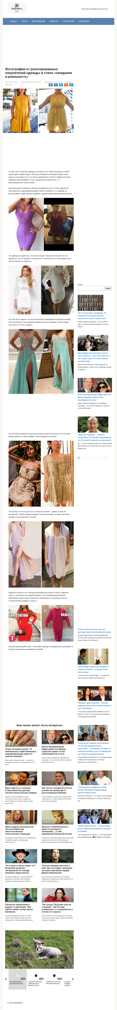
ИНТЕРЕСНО (84, 21)
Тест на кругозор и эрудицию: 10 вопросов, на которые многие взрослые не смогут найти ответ (92, 316)
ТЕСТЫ (24, 21)
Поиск (80, 285)
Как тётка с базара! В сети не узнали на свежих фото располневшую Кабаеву (57, 790)
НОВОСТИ (54, 21)
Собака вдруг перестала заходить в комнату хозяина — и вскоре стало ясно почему (93, 669)
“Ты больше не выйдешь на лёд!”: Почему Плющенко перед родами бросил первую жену (92, 790)
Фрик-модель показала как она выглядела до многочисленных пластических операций (19, 830)
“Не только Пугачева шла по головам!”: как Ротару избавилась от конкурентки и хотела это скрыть (57, 908)
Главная (13, 21)
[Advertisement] (58, 44)
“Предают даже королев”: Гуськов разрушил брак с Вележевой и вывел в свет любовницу (95, 705)
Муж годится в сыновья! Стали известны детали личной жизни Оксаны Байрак (21, 790)
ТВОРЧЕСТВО (68, 21)
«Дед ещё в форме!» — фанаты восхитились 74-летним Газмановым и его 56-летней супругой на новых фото (94, 437)
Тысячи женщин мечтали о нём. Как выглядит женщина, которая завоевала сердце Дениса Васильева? (57, 869)
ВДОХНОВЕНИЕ (38, 21)
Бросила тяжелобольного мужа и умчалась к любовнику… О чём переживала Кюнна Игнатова (57, 830)
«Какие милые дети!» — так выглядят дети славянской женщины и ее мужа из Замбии (94, 828)
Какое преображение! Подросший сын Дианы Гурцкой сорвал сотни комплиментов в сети (54, 750)
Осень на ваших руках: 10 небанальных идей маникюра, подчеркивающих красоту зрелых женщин (20, 753)
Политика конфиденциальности (94, 9)
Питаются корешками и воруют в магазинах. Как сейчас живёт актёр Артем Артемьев (19, 908)
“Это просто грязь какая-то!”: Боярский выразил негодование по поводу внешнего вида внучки (20, 869)
